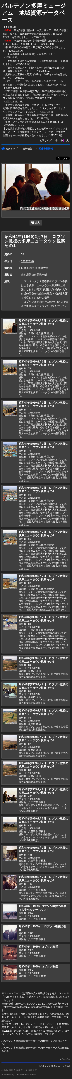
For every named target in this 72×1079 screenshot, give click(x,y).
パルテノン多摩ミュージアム (54, 1066)
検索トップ (12, 148)
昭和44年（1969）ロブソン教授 (38, 946)
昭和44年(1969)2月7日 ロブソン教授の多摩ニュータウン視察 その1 (43, 322)
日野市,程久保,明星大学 (34, 267)
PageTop (66, 1059)
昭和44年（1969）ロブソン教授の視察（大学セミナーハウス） (42, 907)
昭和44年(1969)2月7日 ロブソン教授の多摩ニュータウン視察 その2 (43, 659)
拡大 (37, 222)
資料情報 (27, 148)
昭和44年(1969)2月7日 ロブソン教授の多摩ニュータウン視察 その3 (43, 791)
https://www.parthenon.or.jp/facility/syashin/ (27, 1007)
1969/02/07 (27, 261)
